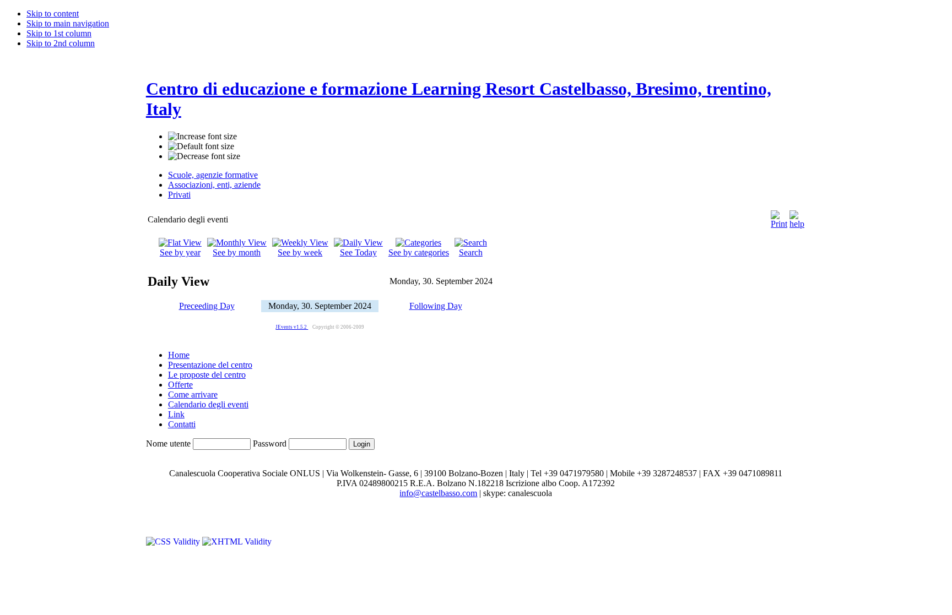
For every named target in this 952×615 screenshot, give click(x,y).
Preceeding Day (207, 306)
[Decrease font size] (204, 156)
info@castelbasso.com (438, 493)
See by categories (418, 252)
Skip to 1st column (58, 33)
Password (269, 443)
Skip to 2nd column (60, 43)
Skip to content (52, 13)
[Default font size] (201, 146)
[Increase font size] (202, 136)
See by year (180, 252)
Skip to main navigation (67, 23)
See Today (358, 252)
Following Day (435, 306)
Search (471, 252)
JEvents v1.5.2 (291, 327)
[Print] (779, 216)
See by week (300, 252)
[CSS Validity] (174, 541)
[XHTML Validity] (237, 541)
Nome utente (168, 443)
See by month (237, 252)
